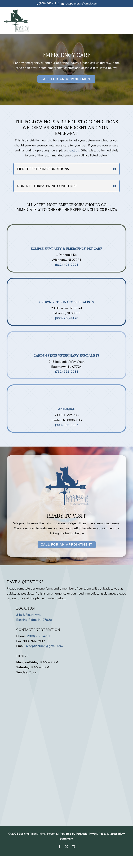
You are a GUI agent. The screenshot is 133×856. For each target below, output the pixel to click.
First (44, 692)
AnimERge (66, 409)
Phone (16, 707)
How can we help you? (29, 717)
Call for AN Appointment (66, 79)
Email (17, 702)
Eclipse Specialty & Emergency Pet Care (66, 248)
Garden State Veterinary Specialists (66, 355)
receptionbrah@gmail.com (44, 646)
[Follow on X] (66, 846)
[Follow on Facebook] (59, 846)
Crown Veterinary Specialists (66, 302)
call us (74, 150)
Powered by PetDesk (73, 834)
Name (17, 688)
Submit (22, 727)
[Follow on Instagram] (73, 846)
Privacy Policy (97, 834)
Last (44, 697)
